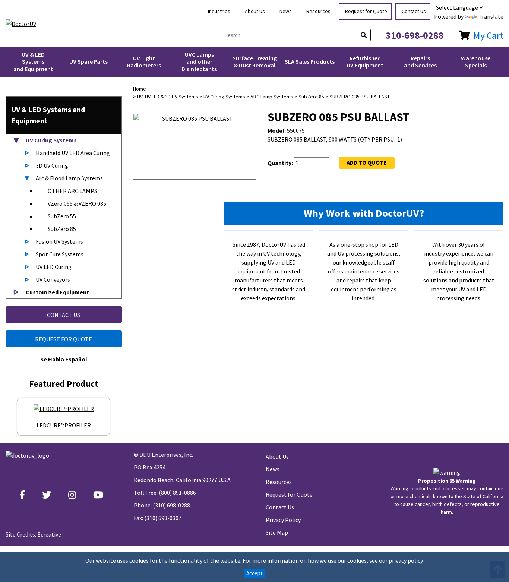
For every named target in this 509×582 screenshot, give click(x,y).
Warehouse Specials (475, 61)
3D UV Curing (52, 165)
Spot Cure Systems (59, 254)
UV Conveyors (53, 279)
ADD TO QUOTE (367, 162)
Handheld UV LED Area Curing (73, 152)
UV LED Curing (54, 267)
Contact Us (414, 11)
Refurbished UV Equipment (365, 61)
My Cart (488, 35)
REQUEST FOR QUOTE (63, 339)
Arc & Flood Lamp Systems (69, 178)
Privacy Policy (283, 520)
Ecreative (49, 534)
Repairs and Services (420, 61)
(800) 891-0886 (177, 492)
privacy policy (406, 560)
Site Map (277, 532)
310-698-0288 (415, 35)
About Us (255, 11)
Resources (318, 11)
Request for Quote (366, 11)
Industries (219, 11)
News (285, 11)
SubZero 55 (62, 216)
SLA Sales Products (310, 61)
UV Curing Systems (51, 140)
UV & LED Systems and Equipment (33, 61)
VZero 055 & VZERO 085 (77, 203)
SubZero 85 (62, 229)
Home (139, 88)
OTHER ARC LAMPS (72, 190)
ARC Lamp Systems (271, 96)
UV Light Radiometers (144, 61)
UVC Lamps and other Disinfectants (199, 61)
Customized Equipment (57, 292)
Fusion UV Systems (59, 241)
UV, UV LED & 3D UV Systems (167, 96)
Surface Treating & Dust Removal (255, 61)
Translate (490, 16)
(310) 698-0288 (171, 505)
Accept (254, 573)
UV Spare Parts (88, 61)
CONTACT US (63, 315)
